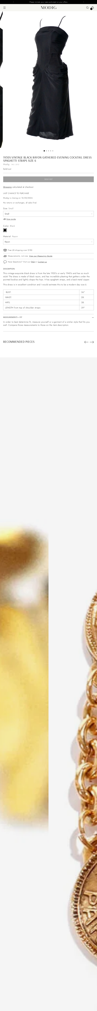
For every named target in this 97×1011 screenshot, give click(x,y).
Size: (8, 208)
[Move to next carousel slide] (92, 342)
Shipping (7, 187)
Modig (6, 164)
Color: (9, 225)
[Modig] (48, 7)
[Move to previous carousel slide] (86, 342)
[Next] (83, 2)
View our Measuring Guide (40, 256)
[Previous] (13, 2)
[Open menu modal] (4, 7)
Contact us (42, 261)
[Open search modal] (87, 7)
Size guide (11, 219)
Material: (10, 236)
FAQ (33, 261)
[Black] (5, 230)
